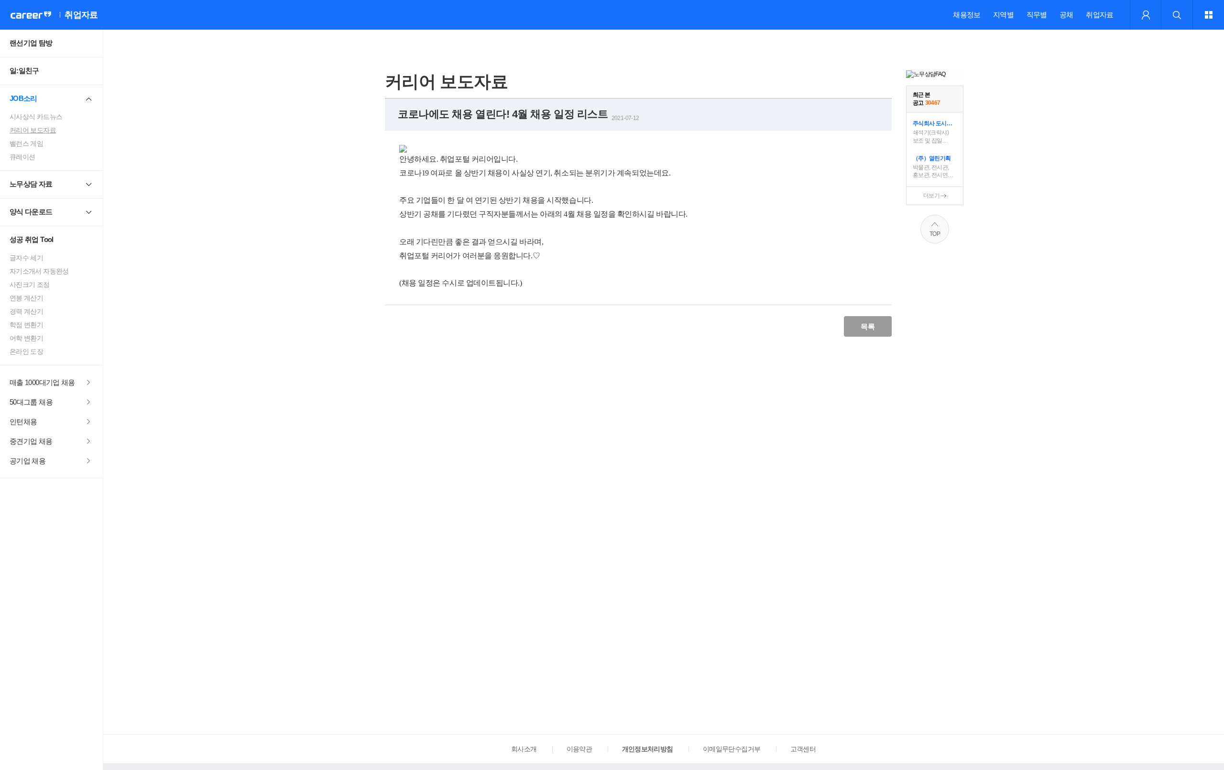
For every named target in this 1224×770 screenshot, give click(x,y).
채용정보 (966, 15)
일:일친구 (24, 70)
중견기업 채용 (31, 441)
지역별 (1003, 15)
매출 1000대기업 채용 (42, 382)
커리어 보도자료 (33, 130)
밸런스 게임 (26, 143)
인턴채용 (23, 422)
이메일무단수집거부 (731, 749)
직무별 (1037, 15)
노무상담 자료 (31, 184)
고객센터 (803, 749)
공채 (1066, 15)
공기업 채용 (27, 461)
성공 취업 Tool (32, 239)
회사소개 (523, 749)
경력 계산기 (26, 311)
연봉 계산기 (26, 298)
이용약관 (579, 749)
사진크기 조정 (30, 284)
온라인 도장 (26, 351)
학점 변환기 (26, 325)
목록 (867, 326)
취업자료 (1099, 15)
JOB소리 (23, 98)
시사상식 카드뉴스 (36, 117)
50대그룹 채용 (31, 402)
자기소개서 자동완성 (39, 271)
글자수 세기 (26, 258)
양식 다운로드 (31, 212)
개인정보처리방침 (647, 749)
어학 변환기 (26, 338)
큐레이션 (22, 157)
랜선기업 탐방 (31, 43)
